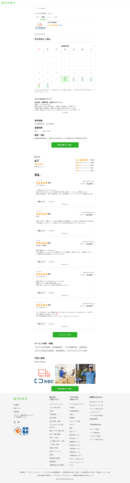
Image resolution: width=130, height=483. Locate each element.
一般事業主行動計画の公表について (82, 475)
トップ (36, 8)
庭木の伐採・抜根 (55, 421)
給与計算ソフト (74, 438)
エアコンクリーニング (56, 404)
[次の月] (93, 46)
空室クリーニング (55, 451)
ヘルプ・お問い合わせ (96, 408)
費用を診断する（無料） (65, 145)
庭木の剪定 (53, 418)
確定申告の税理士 (55, 458)
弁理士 (72, 414)
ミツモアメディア (95, 412)
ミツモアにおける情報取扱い (52, 472)
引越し (52, 411)
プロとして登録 (94, 429)
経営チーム (17, 408)
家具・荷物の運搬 (55, 434)
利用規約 (22, 472)
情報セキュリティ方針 (103, 472)
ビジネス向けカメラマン (77, 404)
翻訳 (71, 428)
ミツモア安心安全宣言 (96, 415)
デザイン (72, 424)
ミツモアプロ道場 (95, 436)
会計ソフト (73, 431)
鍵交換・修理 (54, 448)
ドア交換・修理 (54, 444)
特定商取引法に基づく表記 (71, 472)
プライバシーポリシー (34, 472)
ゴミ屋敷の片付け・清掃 (57, 441)
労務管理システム (75, 452)
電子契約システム (75, 445)
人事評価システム (75, 448)
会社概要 (16, 405)
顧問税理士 (53, 461)
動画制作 (72, 418)
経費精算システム (75, 442)
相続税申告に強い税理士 (57, 465)
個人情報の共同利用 (44, 475)
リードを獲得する (95, 432)
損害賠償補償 (94, 419)
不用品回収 (53, 414)
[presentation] (37, 17)
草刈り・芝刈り (54, 437)
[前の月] (36, 46)
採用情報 (16, 411)
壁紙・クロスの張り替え (57, 431)
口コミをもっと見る (65, 334)
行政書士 (72, 407)
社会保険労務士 (74, 411)
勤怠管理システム (75, 435)
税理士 (52, 454)
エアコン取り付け (55, 407)
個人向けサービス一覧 (96, 402)
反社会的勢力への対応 (87, 472)
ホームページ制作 (75, 421)
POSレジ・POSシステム (77, 459)
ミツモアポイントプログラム (61, 475)
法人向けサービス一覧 (96, 405)
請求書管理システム (76, 455)
